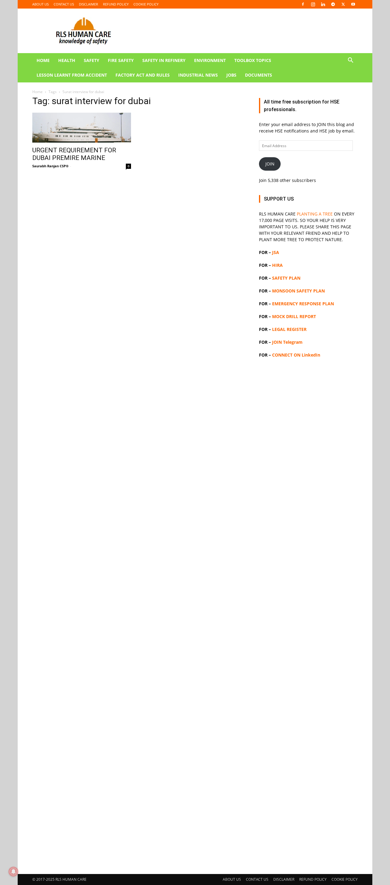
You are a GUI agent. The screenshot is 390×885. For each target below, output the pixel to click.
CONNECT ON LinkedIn (296, 355)
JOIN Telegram (287, 342)
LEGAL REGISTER (289, 329)
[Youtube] (353, 4)
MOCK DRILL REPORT (294, 316)
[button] (350, 61)
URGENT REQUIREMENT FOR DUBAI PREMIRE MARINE (74, 154)
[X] (343, 4)
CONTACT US (64, 4)
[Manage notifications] (13, 871)
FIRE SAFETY (121, 60)
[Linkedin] (323, 4)
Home (37, 91)
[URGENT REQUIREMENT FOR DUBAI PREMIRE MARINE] (81, 128)
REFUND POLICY (116, 4)
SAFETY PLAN (286, 278)
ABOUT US (40, 4)
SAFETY (91, 60)
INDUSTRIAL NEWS (198, 75)
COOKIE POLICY (145, 4)
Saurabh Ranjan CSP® (50, 166)
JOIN (270, 164)
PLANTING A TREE (315, 214)
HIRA (277, 265)
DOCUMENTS (258, 75)
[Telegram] (333, 4)
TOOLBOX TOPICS (252, 60)
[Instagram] (312, 4)
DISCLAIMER (88, 4)
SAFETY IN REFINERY (164, 60)
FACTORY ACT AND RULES (142, 75)
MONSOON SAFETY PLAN (298, 291)
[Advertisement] (308, 613)
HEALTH (66, 60)
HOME (43, 60)
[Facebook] (302, 4)
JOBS (231, 75)
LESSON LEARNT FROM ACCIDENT (72, 75)
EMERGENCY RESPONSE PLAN (303, 303)
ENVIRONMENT (210, 60)
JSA (275, 252)
